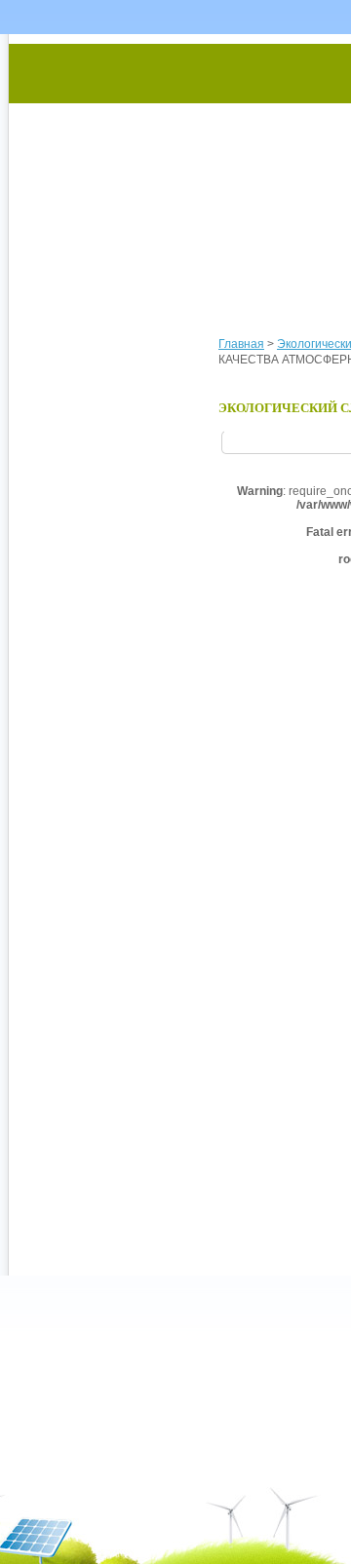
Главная (241, 344)
